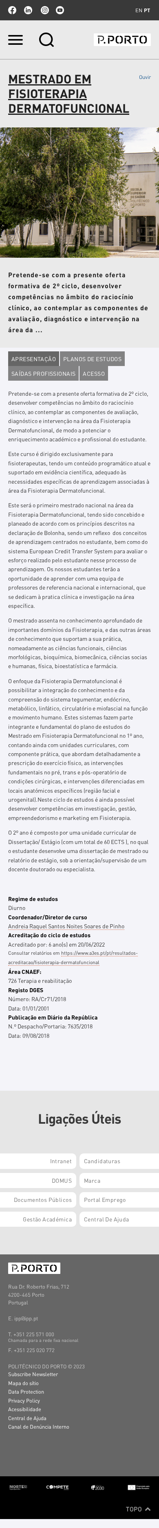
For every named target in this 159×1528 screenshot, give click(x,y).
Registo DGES (25, 989)
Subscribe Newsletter (33, 1373)
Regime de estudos (33, 898)
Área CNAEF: (24, 971)
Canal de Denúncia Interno (38, 1426)
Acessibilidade (24, 1408)
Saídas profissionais (43, 373)
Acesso (94, 373)
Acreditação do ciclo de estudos (49, 934)
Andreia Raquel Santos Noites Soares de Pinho (66, 926)
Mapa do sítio (23, 1382)
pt (147, 10)
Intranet (61, 1160)
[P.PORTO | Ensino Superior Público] (122, 39)
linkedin (28, 10)
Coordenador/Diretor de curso (47, 917)
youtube (60, 10)
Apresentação (33, 358)
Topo (135, 1509)
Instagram (44, 10)
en (138, 10)
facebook (12, 10)
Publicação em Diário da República (52, 1017)
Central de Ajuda (27, 1417)
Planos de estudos (92, 358)
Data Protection (26, 1391)
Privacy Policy (24, 1400)
